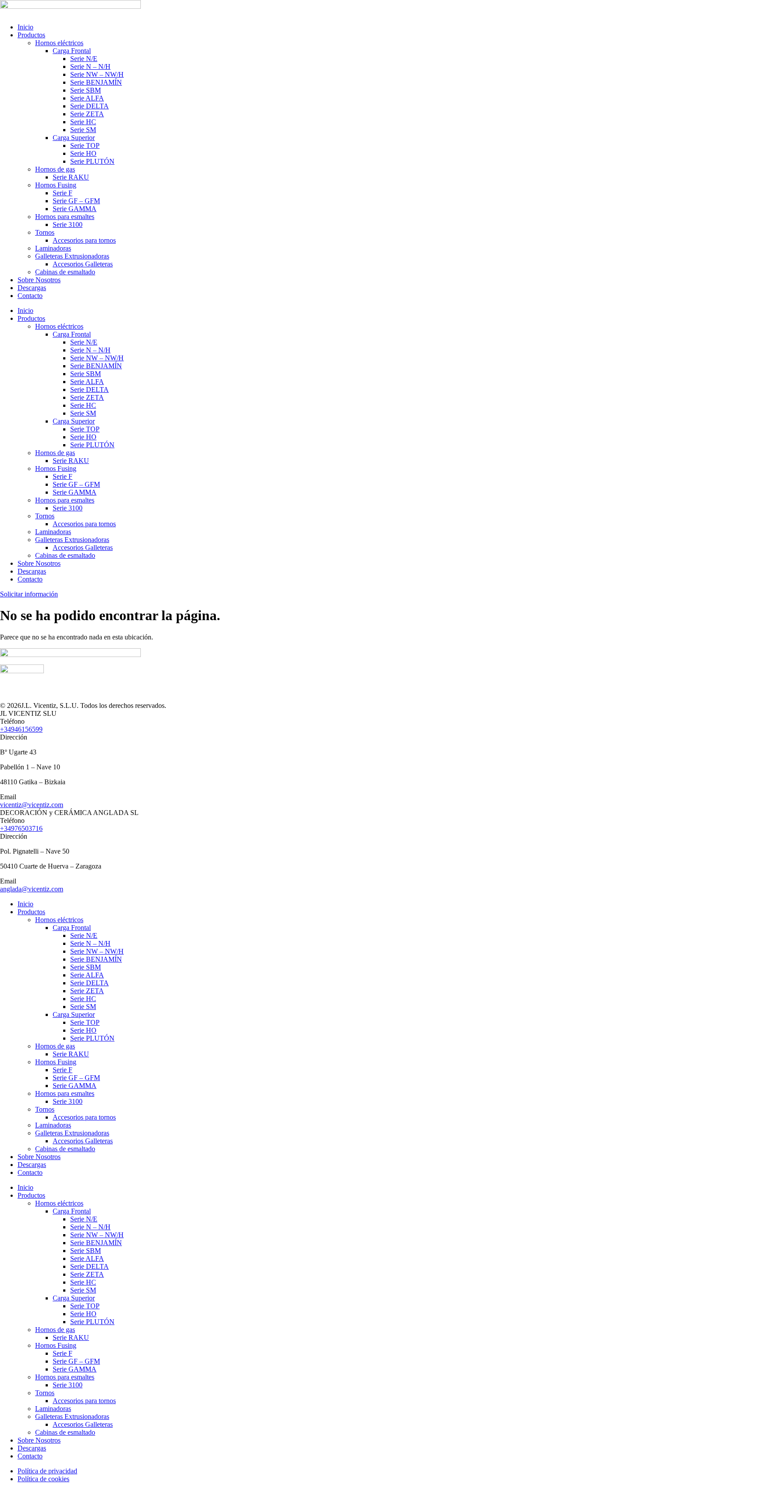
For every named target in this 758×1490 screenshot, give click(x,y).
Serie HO (83, 153)
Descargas (32, 287)
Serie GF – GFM (76, 201)
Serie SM (83, 129)
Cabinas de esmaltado (65, 272)
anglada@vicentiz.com (31, 889)
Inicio (25, 27)
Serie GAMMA (75, 208)
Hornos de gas (55, 169)
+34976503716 (21, 828)
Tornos (44, 232)
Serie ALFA (87, 98)
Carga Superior (74, 137)
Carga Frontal (72, 50)
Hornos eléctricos (59, 43)
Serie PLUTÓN (92, 161)
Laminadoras (53, 248)
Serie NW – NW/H (97, 74)
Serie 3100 (67, 224)
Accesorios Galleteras (83, 264)
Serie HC (83, 122)
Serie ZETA (87, 114)
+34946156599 (21, 729)
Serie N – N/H (90, 66)
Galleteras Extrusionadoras (72, 256)
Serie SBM (85, 90)
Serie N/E (83, 58)
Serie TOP (85, 145)
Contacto (30, 295)
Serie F (62, 193)
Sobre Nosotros (39, 280)
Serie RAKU (71, 177)
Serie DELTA (89, 106)
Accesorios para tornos (84, 240)
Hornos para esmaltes (64, 216)
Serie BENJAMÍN (96, 82)
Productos (31, 35)
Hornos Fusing (55, 185)
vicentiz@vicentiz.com (31, 804)
